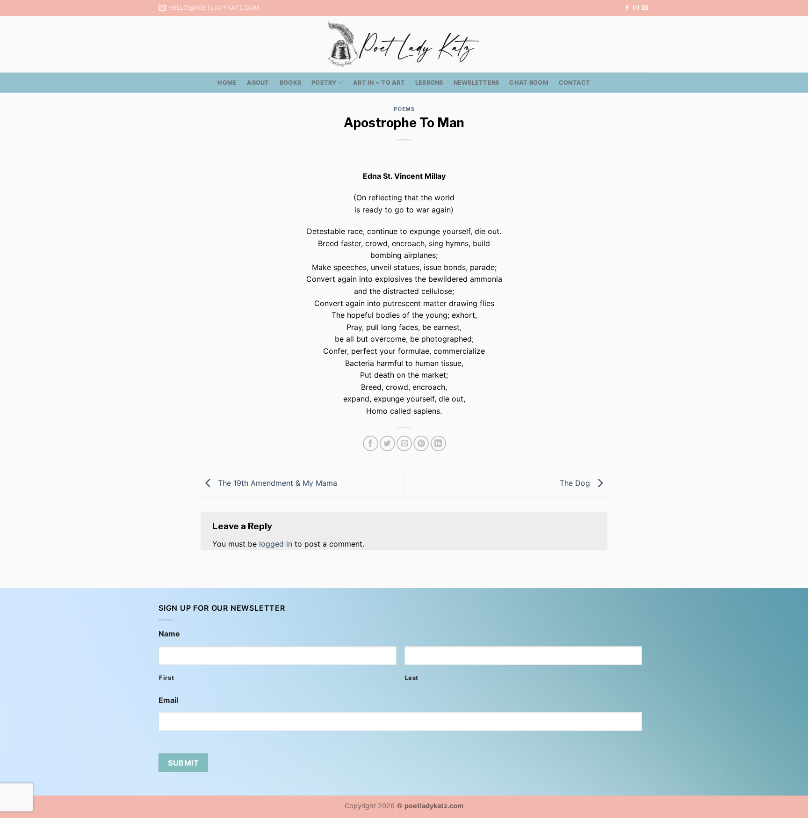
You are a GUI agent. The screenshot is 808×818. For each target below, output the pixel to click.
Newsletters (476, 82)
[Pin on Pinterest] (421, 443)
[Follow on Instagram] (636, 8)
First (166, 677)
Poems (404, 109)
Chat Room (528, 82)
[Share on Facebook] (370, 443)
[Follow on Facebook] (627, 8)
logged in (275, 543)
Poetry (324, 82)
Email (168, 700)
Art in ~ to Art (379, 82)
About (258, 82)
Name (169, 633)
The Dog (576, 482)
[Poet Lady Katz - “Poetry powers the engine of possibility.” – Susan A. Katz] (404, 44)
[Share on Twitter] (387, 443)
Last (412, 677)
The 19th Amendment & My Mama (276, 482)
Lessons (429, 82)
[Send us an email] (645, 8)
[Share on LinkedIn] (438, 443)
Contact (575, 82)
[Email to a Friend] (404, 443)
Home (227, 82)
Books (290, 82)
